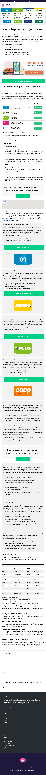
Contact (14, 768)
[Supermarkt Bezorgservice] (7, 5)
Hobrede (10, 220)
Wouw (5, 711)
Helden (5, 720)
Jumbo (5, 731)
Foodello (5, 738)
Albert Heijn (7, 474)
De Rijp (3, 220)
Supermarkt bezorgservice (18, 765)
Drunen (5, 716)
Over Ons (19, 768)
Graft (6, 220)
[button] (23, 81)
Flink (5, 735)
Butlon (5, 713)
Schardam (15, 220)
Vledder (5, 723)
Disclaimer (24, 768)
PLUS (5, 733)
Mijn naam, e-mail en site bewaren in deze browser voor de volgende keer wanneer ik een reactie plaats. (22, 683)
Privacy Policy (30, 768)
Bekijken (39, 108)
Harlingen (6, 718)
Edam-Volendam (5, 219)
